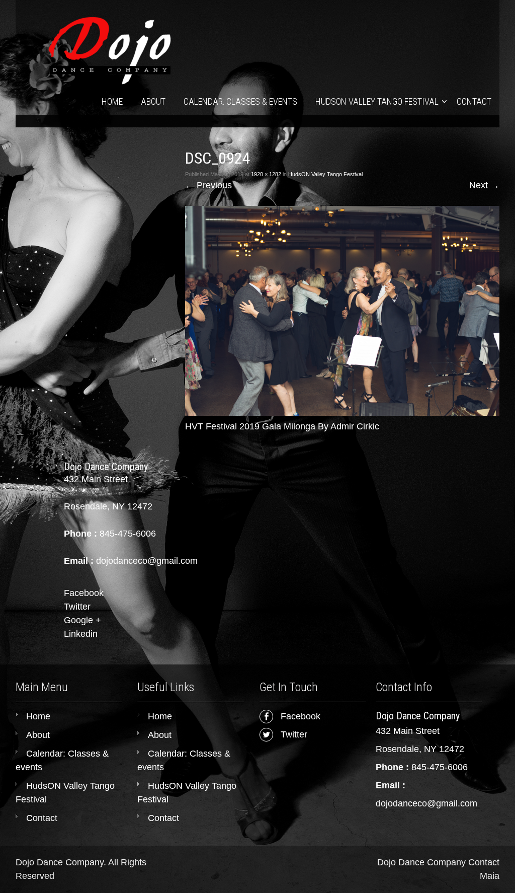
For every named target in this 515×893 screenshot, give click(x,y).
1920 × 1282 (266, 174)
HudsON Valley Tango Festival (377, 101)
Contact (474, 101)
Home (112, 101)
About (153, 101)
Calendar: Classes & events (240, 101)
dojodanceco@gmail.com (426, 803)
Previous (208, 185)
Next (484, 185)
